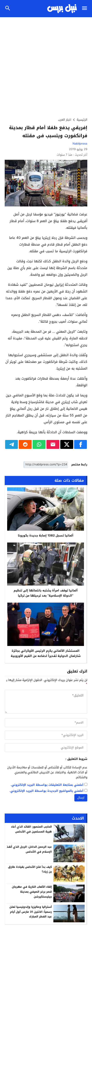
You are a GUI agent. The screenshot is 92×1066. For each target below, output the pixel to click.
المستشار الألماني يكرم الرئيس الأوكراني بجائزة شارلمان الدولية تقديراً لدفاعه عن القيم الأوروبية (46, 653)
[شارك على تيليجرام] (11, 444)
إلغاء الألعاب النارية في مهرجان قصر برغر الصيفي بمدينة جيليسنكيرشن (32, 891)
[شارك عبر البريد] (53, 444)
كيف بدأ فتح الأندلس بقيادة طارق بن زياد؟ (30, 869)
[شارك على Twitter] (66, 444)
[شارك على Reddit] (25, 444)
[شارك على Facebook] (80, 444)
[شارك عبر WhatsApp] (39, 444)
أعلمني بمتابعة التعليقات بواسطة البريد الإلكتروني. (47, 785)
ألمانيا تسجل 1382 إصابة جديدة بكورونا (45, 535)
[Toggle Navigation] (85, 9)
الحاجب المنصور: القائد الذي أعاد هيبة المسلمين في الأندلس (31, 829)
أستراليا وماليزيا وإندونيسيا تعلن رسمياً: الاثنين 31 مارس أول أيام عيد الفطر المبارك (30, 911)
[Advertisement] (46, 65)
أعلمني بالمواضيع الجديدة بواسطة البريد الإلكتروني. (46, 791)
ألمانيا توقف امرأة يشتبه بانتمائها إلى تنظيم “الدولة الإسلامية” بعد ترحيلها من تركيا (46, 593)
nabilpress (80, 143)
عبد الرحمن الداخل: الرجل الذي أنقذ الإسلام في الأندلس (29, 849)
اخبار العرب (64, 119)
